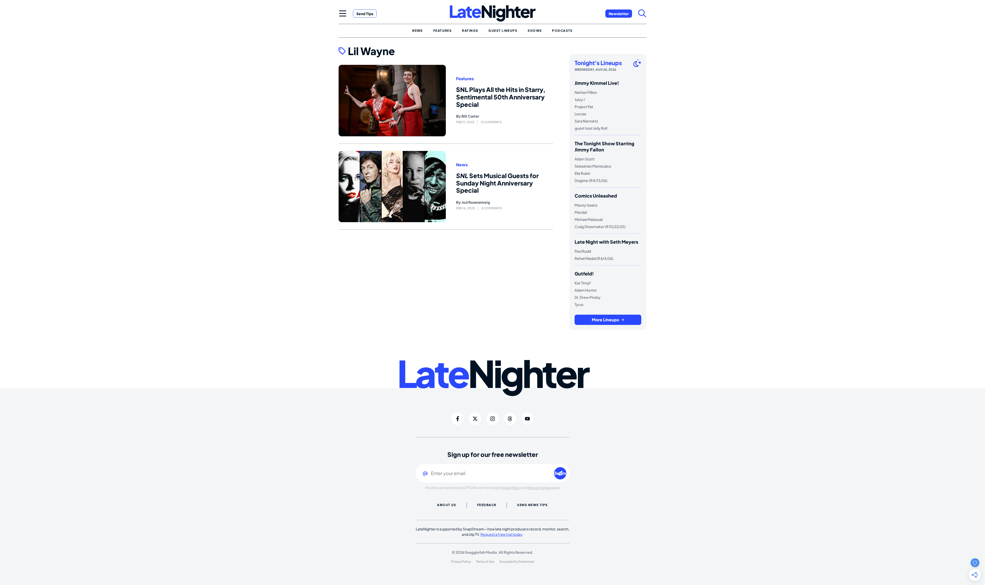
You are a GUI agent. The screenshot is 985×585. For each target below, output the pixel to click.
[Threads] (510, 419)
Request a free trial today (501, 534)
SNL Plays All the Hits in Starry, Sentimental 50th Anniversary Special (500, 97)
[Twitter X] (475, 419)
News (462, 165)
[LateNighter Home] (493, 13)
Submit (560, 473)
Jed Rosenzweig (475, 202)
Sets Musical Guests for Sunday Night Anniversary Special (497, 183)
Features (465, 79)
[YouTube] (527, 419)
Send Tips (364, 13)
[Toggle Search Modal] (642, 13)
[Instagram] (492, 419)
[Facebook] (457, 419)
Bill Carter (470, 116)
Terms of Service (539, 488)
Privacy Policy (511, 488)
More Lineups (605, 319)
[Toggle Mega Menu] (343, 13)
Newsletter (619, 13)
